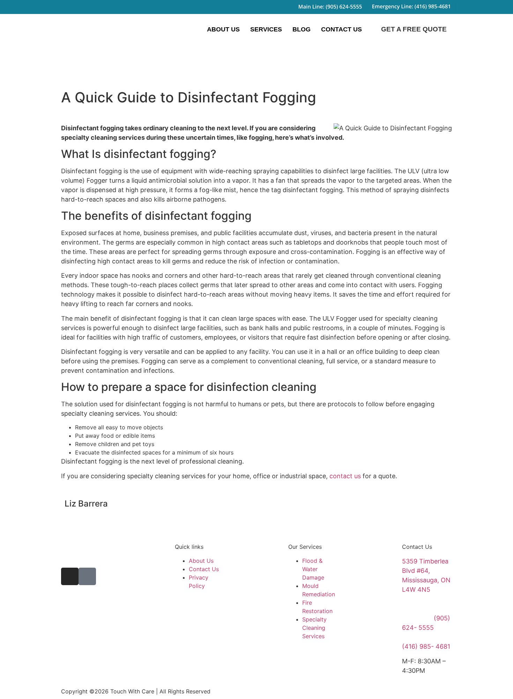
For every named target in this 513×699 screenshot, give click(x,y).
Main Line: (418, 618)
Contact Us (341, 29)
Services (266, 29)
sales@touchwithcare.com (441, 603)
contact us (345, 476)
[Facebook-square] (87, 576)
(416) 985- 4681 (426, 646)
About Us (223, 29)
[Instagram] (70, 576)
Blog (301, 29)
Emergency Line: (426, 637)
